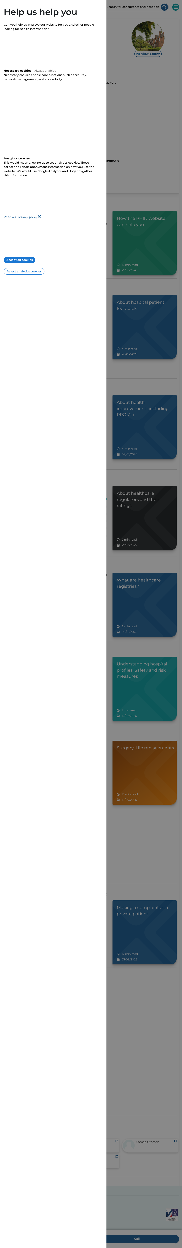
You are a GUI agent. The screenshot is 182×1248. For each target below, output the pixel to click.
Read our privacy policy (20, 217)
